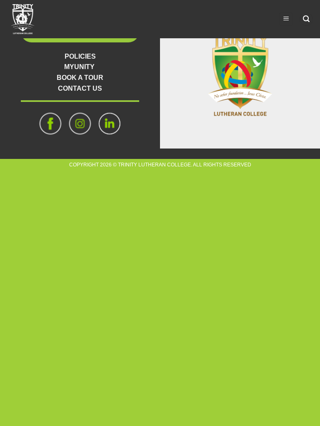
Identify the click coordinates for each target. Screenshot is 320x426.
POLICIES (80, 56)
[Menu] (285, 19)
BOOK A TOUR (80, 77)
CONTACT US (80, 88)
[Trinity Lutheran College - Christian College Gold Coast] (27, 19)
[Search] (306, 19)
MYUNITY (79, 66)
